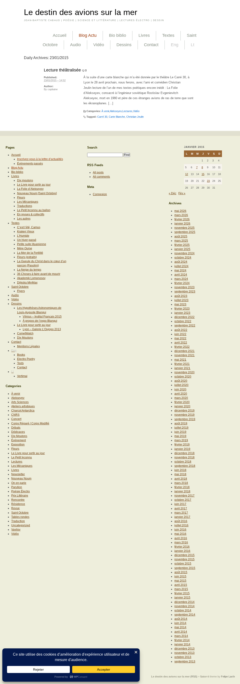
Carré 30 (102, 116)
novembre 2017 (184, 495)
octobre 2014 (182, 610)
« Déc (172, 193)
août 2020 (180, 380)
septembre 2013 (184, 661)
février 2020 (182, 402)
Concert (16, 419)
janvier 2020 (182, 406)
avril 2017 (180, 508)
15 (203, 174)
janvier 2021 (182, 368)
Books (21, 354)
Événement (18, 440)
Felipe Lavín (228, 676)
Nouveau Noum (21, 478)
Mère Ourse (24, 248)
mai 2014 (180, 627)
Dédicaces (18, 432)
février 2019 (182, 444)
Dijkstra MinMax (27, 282)
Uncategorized (20, 525)
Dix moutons (25, 180)
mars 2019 (181, 440)
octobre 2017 (182, 499)
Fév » (181, 193)
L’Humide (23, 235)
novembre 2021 (184, 355)
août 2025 (180, 236)
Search (92, 147)
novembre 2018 (184, 457)
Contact (151, 44)
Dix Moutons (25, 337)
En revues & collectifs (30, 214)
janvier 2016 (182, 551)
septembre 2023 (184, 291)
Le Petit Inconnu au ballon (33, 210)
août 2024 (180, 261)
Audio (75, 44)
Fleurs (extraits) (27, 257)
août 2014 (180, 618)
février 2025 (182, 245)
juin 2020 (180, 389)
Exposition (18, 444)
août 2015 (180, 572)
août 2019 (180, 423)
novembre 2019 (184, 414)
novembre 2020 (184, 372)
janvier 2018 (182, 491)
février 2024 (182, 283)
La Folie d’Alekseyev (30, 189)
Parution (16, 487)
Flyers (21, 291)
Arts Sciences (20, 402)
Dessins (123, 44)
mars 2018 (181, 483)
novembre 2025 (184, 227)
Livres (144, 35)
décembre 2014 (184, 602)
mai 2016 (180, 533)
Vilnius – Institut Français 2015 (42, 316)
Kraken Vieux (25, 231)
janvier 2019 (182, 449)
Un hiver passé (26, 240)
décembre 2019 (184, 410)
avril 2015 (180, 585)
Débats (15, 427)
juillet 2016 (181, 525)
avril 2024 (180, 274)
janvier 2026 (182, 223)
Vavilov (15, 529)
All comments (101, 176)
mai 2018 (180, 474)
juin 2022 (180, 334)
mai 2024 (180, 270)
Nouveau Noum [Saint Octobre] (37, 193)
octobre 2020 (182, 376)
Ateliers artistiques (23, 406)
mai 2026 (180, 211)
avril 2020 (180, 393)
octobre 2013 (182, 657)
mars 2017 (181, 512)
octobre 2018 (182, 461)
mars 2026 (181, 215)
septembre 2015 (184, 568)
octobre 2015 (182, 563)
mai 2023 (180, 304)
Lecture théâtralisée (62, 70)
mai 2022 (180, 338)
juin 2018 (180, 470)
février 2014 (182, 640)
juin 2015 (180, 576)
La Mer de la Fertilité (30, 252)
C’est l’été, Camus (28, 227)
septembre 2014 (184, 614)
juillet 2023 (181, 300)
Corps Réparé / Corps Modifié (30, 423)
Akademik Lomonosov (31, 278)
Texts (20, 363)
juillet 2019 (181, 427)
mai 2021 (180, 359)
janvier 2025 (182, 249)
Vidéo (98, 44)
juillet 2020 (181, 385)
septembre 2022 (184, 325)
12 (186, 174)
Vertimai (22, 376)
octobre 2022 (182, 321)
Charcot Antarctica (22, 410)
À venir (105, 111)
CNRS (15, 414)
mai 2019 (180, 436)
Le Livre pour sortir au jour (34, 184)
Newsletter (18, 474)
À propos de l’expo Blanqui (40, 320)
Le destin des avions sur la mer (80, 12)
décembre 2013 (184, 648)
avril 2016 (180, 538)
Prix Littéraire (19, 495)
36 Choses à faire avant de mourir (38, 274)
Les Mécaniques (27, 201)
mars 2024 (181, 278)
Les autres (23, 218)
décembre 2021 (184, 351)
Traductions (24, 206)
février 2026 (182, 219)
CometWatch (25, 333)
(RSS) (193, 676)
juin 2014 (180, 623)
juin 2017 (180, 504)
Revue (15, 508)
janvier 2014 (182, 644)
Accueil (59, 35)
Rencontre (18, 499)
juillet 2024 (181, 266)
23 (208, 180)
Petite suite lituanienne (31, 244)
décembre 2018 (184, 453)
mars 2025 (181, 240)
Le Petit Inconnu (21, 457)
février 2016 (182, 546)
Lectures (127, 111)
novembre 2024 (184, 253)
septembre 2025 (184, 232)
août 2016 (180, 521)
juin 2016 (180, 529)
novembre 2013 (184, 652)
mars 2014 (181, 636)
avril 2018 (180, 478)
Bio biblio (117, 35)
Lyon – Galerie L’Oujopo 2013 (42, 329)
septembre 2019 (184, 419)
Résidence (18, 504)
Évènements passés (30, 163)
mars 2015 (181, 589)
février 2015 (182, 593)
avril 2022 (180, 342)
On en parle (18, 483)
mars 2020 (181, 398)
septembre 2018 (184, 465)
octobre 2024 (182, 257)
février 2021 (182, 364)
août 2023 (180, 296)
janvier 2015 (182, 597)
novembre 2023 (184, 287)
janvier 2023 (182, 312)
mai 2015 (180, 580)
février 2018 (182, 487)
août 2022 (180, 330)
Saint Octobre (20, 286)
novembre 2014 (184, 606)
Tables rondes (20, 517)
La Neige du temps (29, 269)
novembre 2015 (184, 559)
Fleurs (21, 197)
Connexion (100, 194)
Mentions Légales (28, 346)
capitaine (53, 89)
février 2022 (182, 346)
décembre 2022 (184, 317)
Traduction (18, 521)
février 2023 (182, 308)
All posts (98, 172)
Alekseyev (116, 111)
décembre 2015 (184, 555)
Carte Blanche (117, 116)
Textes (168, 35)
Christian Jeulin (135, 116)
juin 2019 (180, 432)
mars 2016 (181, 542)
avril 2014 (180, 631)
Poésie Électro (20, 491)
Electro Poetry (26, 359)
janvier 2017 (182, 517)
